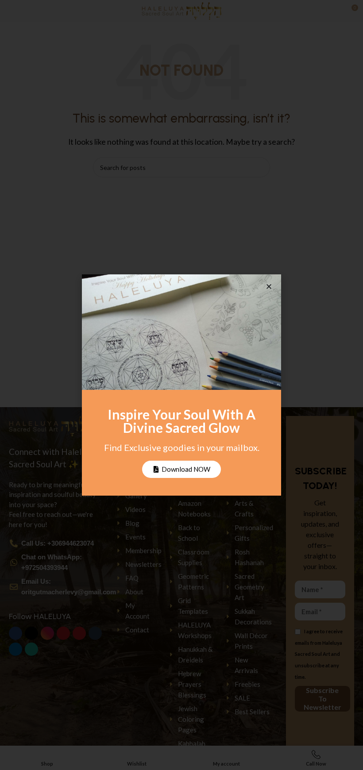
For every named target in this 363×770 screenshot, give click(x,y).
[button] (269, 286)
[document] (181, 385)
